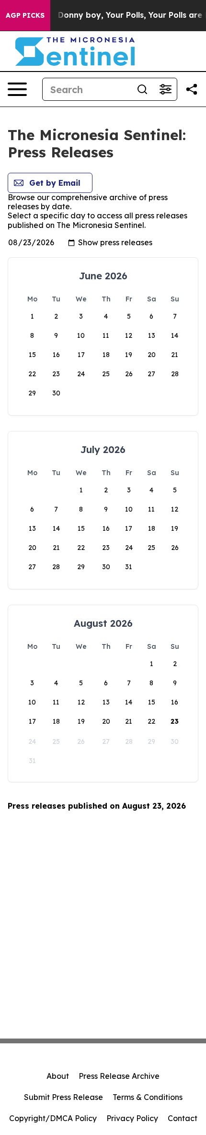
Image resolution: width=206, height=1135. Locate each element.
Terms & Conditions (148, 1097)
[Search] (142, 89)
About (57, 1076)
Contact (182, 1118)
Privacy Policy (132, 1118)
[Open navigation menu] (17, 89)
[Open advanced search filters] (165, 89)
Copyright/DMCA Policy (53, 1118)
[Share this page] (191, 89)
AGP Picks (25, 15)
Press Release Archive (119, 1076)
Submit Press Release (63, 1097)
